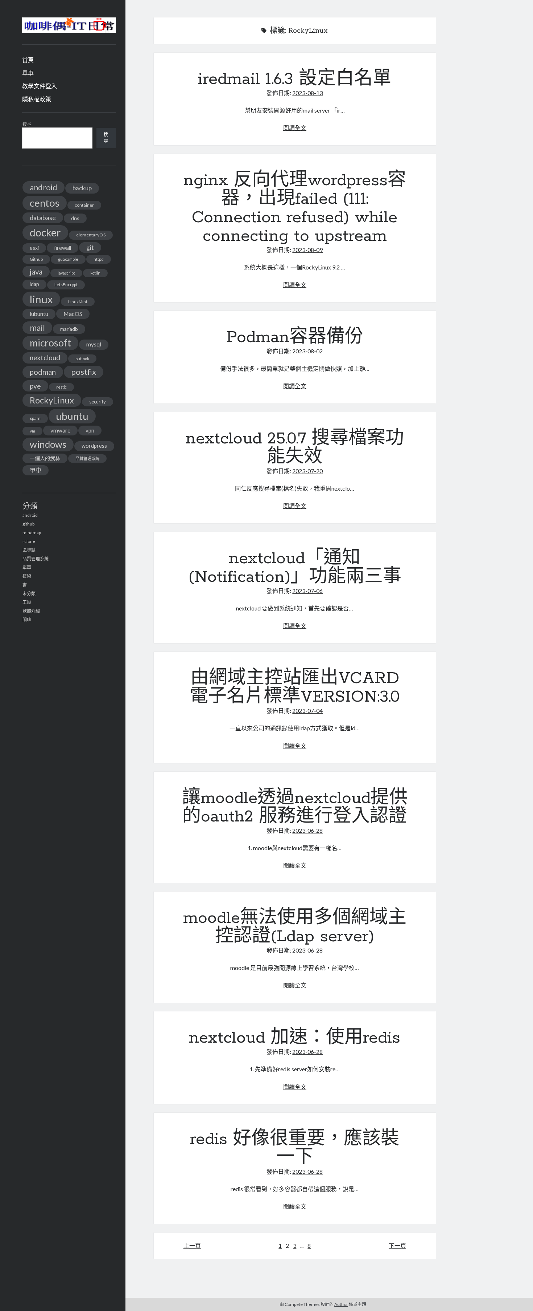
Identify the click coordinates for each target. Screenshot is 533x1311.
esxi (34, 248)
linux (41, 299)
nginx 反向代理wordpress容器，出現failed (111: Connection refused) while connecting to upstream (294, 208)
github (28, 524)
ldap (34, 284)
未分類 (29, 593)
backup (82, 188)
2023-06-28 (307, 830)
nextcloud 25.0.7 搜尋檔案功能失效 (295, 448)
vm (32, 431)
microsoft (50, 343)
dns (75, 218)
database (43, 218)
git (90, 247)
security (97, 402)
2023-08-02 (307, 351)
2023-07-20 (307, 470)
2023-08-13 (307, 92)
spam (35, 418)
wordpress (94, 446)
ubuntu (72, 416)
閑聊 (26, 619)
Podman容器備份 (294, 337)
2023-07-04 (307, 710)
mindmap (31, 532)
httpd (99, 259)
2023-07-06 (307, 590)
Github (36, 259)
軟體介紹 (31, 611)
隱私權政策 (36, 99)
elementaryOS (91, 235)
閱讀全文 (294, 127)
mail (37, 327)
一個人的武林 (45, 458)
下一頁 (397, 1245)
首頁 (28, 59)
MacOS (72, 313)
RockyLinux (52, 400)
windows (48, 444)
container (84, 205)
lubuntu (39, 313)
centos (44, 203)
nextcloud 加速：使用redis (294, 1037)
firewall (62, 247)
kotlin (95, 273)
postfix (83, 372)
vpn (90, 430)
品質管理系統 (87, 458)
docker (45, 232)
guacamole (68, 259)
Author (341, 1304)
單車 (28, 72)
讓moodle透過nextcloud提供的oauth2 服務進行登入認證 (295, 807)
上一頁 (192, 1245)
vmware (60, 430)
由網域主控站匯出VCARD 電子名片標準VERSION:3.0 (295, 687)
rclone (28, 541)
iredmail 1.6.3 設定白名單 (294, 79)
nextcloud (45, 357)
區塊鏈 (29, 550)
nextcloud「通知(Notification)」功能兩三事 (294, 568)
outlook (82, 358)
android (43, 187)
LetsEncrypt (66, 284)
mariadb (69, 329)
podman (43, 372)
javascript (66, 273)
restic (61, 387)
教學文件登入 (39, 85)
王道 (26, 602)
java (36, 271)
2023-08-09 (307, 249)
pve (35, 386)
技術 (26, 576)
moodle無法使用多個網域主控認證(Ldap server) (294, 927)
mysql (93, 344)
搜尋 (26, 124)
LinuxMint (77, 301)
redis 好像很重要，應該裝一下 (294, 1148)
